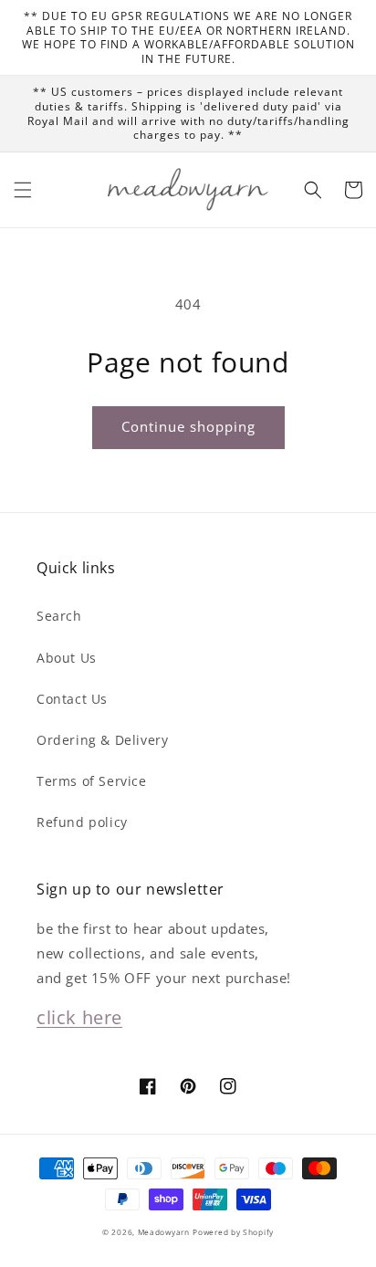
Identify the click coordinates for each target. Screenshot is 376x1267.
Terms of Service (92, 781)
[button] (23, 190)
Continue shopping (188, 426)
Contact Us (72, 698)
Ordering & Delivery (102, 740)
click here (79, 1017)
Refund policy (82, 822)
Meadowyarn (164, 1232)
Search (59, 615)
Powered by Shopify (233, 1232)
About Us (67, 657)
